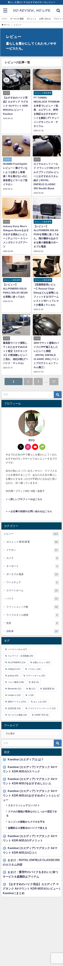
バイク (4, 19)
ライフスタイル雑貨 (32, 615)
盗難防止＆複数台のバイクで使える (27, 828)
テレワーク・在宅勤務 (20, 656)
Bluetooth (14, 689)
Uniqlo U (14, 695)
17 (53, 381)
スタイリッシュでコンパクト (23, 805)
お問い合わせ (45, 19)
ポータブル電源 (17, 19)
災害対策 (14, 708)
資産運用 (48, 689)
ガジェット (31, 19)
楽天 (35, 682)
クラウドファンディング (42, 708)
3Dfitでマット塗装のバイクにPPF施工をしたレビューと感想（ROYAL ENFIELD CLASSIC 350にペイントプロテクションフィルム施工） (46, 355)
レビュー (31, 533)
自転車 (32, 631)
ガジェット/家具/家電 (32, 542)
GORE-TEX (41, 715)
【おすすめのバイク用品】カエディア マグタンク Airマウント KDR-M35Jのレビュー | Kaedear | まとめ (31, 888)
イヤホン (32, 550)
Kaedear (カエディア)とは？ (24, 759)
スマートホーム (32, 590)
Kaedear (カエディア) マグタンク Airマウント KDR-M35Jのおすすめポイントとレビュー (31, 795)
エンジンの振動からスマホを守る (26, 821)
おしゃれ (40, 702)
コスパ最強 (16, 682)
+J (31, 695)
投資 (32, 623)
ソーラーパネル (17, 649)
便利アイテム (17, 702)
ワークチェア (32, 582)
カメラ (32, 558)
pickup (13, 676)
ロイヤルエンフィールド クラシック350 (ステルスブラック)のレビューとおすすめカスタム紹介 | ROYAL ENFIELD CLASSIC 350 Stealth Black (47, 176)
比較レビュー (41, 662)
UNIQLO (14, 669)
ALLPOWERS (16, 662)
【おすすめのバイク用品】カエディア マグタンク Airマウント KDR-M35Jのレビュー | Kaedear (16, 105)
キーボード (32, 566)
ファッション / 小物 (32, 607)
